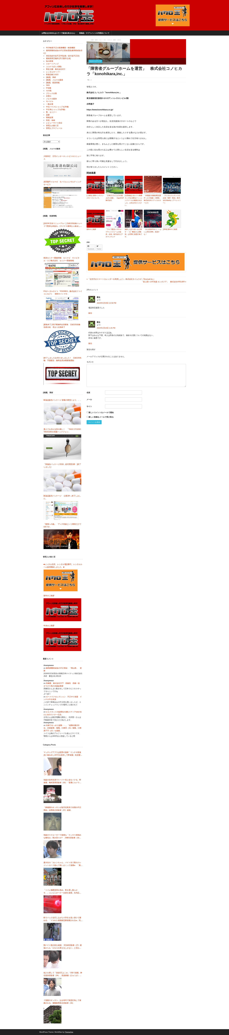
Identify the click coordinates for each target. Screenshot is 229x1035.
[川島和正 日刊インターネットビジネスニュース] (62, 169)
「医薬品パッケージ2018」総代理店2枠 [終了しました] (62, 465)
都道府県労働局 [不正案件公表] (58, 58)
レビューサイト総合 (54, 123)
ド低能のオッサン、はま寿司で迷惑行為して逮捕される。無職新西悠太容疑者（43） (62, 1001)
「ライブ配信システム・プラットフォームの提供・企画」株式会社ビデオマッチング (114, 233)
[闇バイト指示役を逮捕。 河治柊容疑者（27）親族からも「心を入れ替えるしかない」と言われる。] (52, 959)
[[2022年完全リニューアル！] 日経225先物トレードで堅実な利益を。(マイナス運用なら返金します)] (62, 241)
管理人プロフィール (54, 128)
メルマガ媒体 (51, 99)
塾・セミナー (51, 112)
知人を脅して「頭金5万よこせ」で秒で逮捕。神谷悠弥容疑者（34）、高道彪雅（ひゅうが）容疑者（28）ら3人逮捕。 (63, 974)
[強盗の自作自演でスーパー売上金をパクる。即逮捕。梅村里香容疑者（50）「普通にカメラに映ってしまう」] (52, 794)
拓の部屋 (49, 61)
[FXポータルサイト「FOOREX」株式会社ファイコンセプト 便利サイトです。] (62, 308)
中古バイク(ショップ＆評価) (57, 107)
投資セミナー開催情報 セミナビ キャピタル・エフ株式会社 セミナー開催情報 (61, 259)
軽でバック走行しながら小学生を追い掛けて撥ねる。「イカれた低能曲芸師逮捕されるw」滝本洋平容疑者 (63, 919)
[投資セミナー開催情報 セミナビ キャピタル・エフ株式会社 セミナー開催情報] (62, 275)
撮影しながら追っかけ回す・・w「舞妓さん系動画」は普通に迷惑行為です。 (133, 233)
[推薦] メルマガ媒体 (54, 80)
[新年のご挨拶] (62, 609)
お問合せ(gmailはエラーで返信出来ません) (58, 33)
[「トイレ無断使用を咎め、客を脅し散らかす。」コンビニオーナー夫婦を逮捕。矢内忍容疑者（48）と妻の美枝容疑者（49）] (52, 904)
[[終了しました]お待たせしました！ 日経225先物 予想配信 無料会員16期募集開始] (62, 374)
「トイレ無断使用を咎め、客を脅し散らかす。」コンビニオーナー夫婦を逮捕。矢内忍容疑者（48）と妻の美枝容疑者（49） (62, 891)
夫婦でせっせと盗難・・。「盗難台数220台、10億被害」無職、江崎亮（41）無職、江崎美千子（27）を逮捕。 (62, 728)
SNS (48, 85)
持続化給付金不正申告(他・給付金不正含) (62, 56)
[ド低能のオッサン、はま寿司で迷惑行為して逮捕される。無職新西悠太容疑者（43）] (52, 1014)
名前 (88, 392)
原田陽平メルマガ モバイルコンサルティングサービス (62, 183)
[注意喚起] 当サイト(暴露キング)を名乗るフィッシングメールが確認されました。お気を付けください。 (133, 200)
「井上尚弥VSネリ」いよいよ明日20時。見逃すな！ (152, 231)
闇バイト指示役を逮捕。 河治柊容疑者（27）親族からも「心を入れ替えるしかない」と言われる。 (63, 946)
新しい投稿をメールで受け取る (101, 417)
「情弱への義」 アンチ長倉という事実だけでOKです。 (62, 525)
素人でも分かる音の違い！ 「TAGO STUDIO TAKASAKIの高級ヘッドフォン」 (62, 430)
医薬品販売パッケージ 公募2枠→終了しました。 (62, 497)
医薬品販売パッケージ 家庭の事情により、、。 (63, 400)
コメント (90, 362)
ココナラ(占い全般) (54, 66)
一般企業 (49, 104)
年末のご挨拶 (49, 626)
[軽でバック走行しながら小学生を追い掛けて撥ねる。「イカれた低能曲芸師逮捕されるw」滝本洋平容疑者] (52, 932)
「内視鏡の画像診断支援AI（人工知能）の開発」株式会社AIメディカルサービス (152, 199)
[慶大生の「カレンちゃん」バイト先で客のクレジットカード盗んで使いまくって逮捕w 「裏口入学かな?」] (52, 877)
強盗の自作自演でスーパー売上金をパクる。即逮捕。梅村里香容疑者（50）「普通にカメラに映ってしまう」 (62, 781)
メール (89, 399)
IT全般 (48, 88)
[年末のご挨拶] (62, 639)
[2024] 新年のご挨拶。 (171, 229)
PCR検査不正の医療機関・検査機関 (60, 48)
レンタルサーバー (53, 72)
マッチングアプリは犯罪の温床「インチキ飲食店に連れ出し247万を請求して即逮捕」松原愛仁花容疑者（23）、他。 (63, 753)
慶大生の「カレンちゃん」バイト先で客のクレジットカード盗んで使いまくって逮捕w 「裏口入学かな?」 (63, 864)
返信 (90, 313)
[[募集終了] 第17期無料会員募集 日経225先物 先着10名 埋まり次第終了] (62, 341)
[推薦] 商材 (51, 77)
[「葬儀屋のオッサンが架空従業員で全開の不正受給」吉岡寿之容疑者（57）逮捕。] (52, 822)
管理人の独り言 (52, 126)
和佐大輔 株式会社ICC (55, 69)
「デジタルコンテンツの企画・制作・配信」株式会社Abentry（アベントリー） (172, 199)
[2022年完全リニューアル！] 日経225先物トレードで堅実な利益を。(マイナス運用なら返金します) (63, 224)
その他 (48, 91)
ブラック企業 (51, 93)
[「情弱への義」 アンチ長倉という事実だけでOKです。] (61, 539)
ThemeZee (69, 1032)
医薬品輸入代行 (52, 74)
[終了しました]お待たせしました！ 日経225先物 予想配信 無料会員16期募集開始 (62, 359)
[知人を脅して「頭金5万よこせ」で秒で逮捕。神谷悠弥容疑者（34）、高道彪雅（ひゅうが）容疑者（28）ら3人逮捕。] (52, 987)
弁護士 (48, 96)
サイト (89, 406)
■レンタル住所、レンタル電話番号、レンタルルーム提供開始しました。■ (63, 565)
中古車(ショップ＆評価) (55, 109)
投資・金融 (50, 120)
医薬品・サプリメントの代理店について (94, 33)
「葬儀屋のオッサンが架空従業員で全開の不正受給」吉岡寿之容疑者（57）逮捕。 (62, 808)
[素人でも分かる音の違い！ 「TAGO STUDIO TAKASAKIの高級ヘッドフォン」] (62, 447)
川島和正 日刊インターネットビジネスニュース (62, 157)
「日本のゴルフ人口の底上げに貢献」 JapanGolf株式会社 (115, 198)
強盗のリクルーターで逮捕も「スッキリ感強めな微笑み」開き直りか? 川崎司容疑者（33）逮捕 (62, 836)
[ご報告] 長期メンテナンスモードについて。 (95, 197)
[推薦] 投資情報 (53, 83)
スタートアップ (95, 61)
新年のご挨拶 (92, 229)
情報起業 (49, 117)
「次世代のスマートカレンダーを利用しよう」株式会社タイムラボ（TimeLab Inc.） (121, 279)
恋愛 (48, 115)
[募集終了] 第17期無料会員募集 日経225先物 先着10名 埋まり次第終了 (63, 325)
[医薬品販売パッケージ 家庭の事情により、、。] (62, 414)
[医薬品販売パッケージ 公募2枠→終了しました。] (61, 510)
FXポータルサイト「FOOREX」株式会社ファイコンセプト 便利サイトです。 (63, 292)
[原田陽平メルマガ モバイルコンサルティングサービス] (62, 197)
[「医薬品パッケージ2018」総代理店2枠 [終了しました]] (62, 480)
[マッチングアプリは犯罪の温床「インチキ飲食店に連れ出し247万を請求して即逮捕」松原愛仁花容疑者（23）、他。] (52, 766)
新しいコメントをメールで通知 (101, 412)
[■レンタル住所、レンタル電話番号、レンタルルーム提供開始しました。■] (61, 580)
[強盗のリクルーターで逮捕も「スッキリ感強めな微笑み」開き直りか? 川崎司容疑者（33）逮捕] (52, 849)
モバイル (49, 101)
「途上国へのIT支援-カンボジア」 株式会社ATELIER (163, 282)
